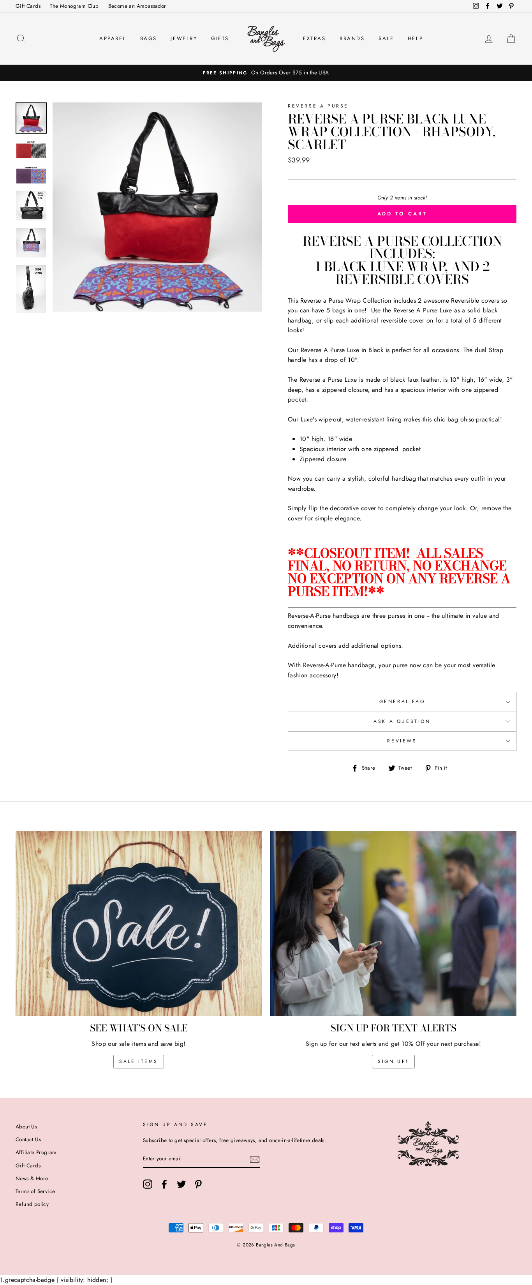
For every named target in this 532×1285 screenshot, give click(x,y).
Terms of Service (35, 1191)
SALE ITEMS (138, 1061)
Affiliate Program (36, 1152)
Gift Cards (28, 6)
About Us (26, 1126)
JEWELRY (184, 38)
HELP (415, 38)
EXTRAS (314, 38)
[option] (266, 73)
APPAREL (112, 38)
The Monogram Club (74, 6)
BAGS (148, 38)
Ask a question (401, 721)
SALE (386, 38)
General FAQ (402, 701)
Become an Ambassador (137, 6)
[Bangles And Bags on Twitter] (181, 1184)
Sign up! (393, 1061)
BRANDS (352, 38)
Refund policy (32, 1204)
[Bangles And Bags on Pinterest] (198, 1184)
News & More (32, 1178)
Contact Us (28, 1139)
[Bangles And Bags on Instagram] (147, 1184)
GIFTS (220, 38)
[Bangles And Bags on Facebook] (164, 1184)
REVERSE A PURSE (318, 105)
